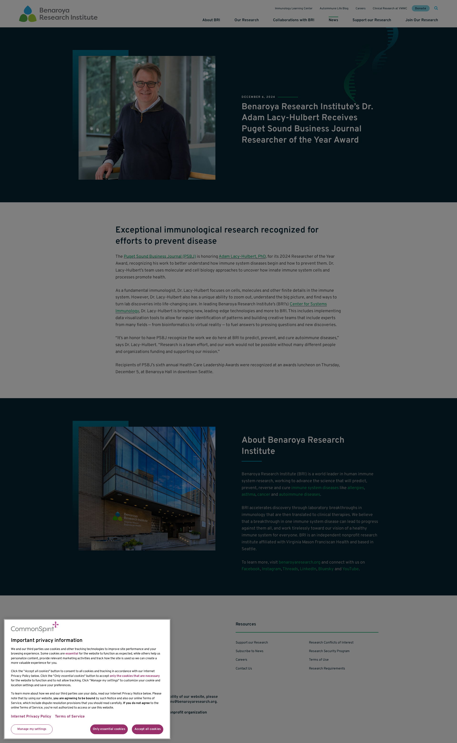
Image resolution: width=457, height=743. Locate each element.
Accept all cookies (147, 729)
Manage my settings (31, 729)
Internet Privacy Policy (31, 716)
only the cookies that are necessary (135, 676)
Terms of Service (70, 716)
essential (71, 654)
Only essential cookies (109, 729)
